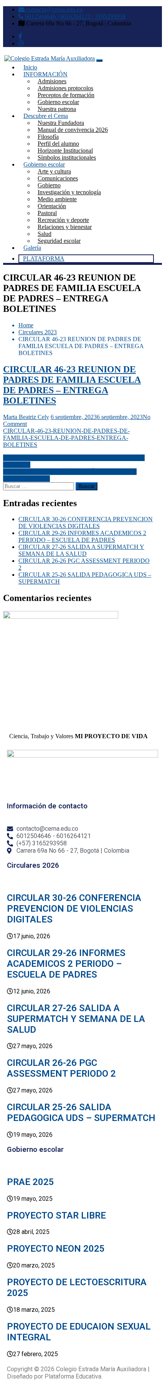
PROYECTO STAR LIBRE (56, 1215)
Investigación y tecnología (69, 192)
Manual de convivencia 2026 (73, 129)
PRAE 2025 (30, 1182)
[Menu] (99, 60)
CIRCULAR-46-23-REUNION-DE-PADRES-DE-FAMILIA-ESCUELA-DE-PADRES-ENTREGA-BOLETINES (66, 438)
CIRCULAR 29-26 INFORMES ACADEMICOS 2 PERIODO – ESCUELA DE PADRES (82, 536)
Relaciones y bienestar (65, 227)
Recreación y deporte (63, 220)
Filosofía (48, 136)
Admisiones (52, 81)
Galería (32, 247)
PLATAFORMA (43, 258)
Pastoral (47, 213)
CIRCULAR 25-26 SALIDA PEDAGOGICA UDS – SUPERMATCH (81, 1112)
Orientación (52, 206)
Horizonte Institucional (65, 150)
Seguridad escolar (59, 240)
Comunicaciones (58, 178)
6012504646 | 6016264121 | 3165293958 (74, 16)
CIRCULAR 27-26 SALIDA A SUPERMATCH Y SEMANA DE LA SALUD (81, 550)
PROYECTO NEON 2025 (56, 1248)
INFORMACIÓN (45, 74)
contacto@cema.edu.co (53, 9)
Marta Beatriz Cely (26, 417)
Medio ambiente (57, 199)
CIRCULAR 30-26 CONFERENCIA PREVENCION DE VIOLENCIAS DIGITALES (85, 522)
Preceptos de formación (66, 95)
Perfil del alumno (58, 143)
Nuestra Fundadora (61, 123)
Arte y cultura (54, 171)
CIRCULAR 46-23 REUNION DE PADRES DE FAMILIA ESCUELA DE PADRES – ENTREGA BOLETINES (72, 385)
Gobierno (49, 185)
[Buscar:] (39, 486)
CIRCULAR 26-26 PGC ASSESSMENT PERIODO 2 (61, 1068)
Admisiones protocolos (65, 88)
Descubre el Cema (45, 116)
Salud (44, 234)
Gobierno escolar (58, 102)
